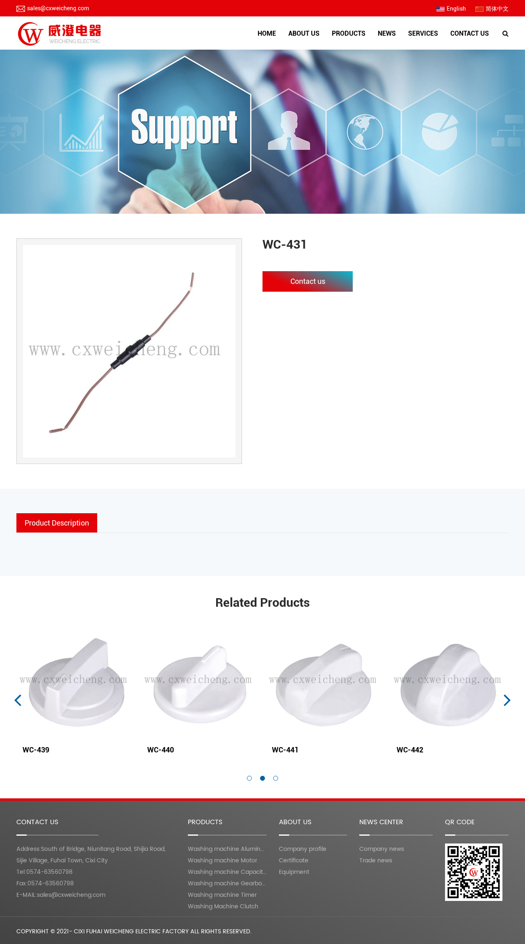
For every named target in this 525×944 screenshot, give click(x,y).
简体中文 (497, 8)
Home (267, 33)
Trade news (375, 860)
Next (507, 699)
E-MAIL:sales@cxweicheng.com (60, 895)
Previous (18, 699)
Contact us (469, 33)
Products (348, 33)
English (456, 8)
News (387, 33)
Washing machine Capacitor (228, 872)
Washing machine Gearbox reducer (361, 45)
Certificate (319, 48)
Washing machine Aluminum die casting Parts (353, 49)
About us (304, 33)
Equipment (318, 47)
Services (423, 33)
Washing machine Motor (362, 47)
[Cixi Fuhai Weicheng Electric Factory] (60, 33)
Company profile (308, 49)
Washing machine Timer (222, 895)
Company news (381, 849)
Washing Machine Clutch (223, 906)
